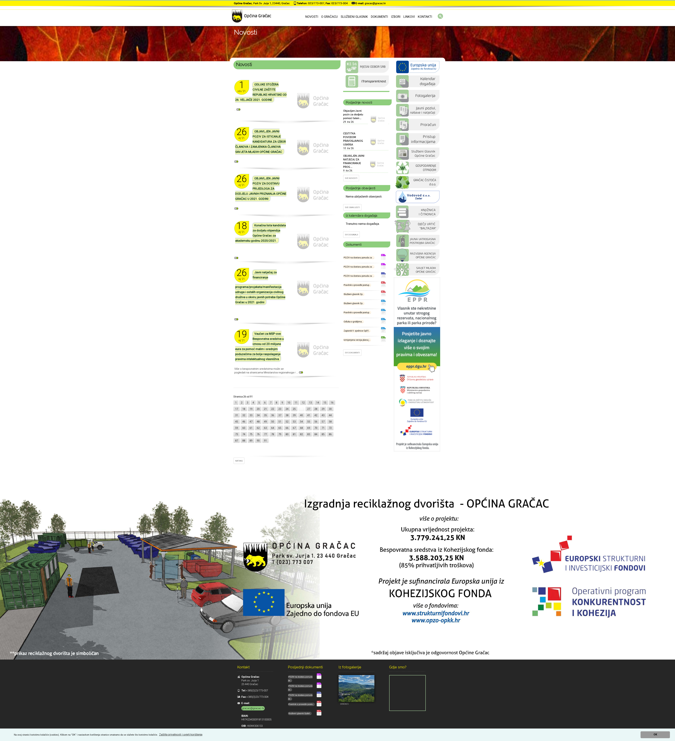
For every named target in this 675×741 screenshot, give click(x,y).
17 (236, 409)
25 (294, 409)
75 (251, 434)
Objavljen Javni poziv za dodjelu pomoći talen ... (353, 114)
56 (315, 421)
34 (258, 415)
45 (236, 421)
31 (236, 415)
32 (243, 415)
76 (258, 434)
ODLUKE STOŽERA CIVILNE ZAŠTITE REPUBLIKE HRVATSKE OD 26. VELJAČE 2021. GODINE (261, 92)
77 (265, 434)
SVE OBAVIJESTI (352, 207)
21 (265, 409)
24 (287, 409)
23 (279, 409)
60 (243, 428)
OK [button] (655, 734)
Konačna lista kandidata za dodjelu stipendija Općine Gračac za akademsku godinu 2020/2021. (260, 233)
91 (265, 440)
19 (251, 409)
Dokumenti (379, 16)
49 (265, 421)
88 (243, 440)
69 (308, 428)
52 (287, 421)
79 (279, 434)
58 (330, 421)
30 (330, 409)
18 (243, 409)
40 (301, 415)
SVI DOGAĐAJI (351, 235)
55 (308, 421)
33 (251, 415)
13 (310, 402)
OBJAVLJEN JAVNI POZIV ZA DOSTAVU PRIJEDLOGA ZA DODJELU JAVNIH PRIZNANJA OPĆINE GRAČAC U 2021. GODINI (260, 189)
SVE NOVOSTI (351, 178)
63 (265, 428)
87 (236, 440)
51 (279, 421)
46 (243, 421)
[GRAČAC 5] (356, 688)
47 (251, 421)
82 (301, 434)
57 (323, 421)
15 (324, 402)
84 (315, 434)
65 (279, 428)
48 (258, 421)
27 (308, 409)
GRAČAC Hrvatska (366, 91)
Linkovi (409, 16)
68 (301, 428)
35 (265, 415)
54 (301, 421)
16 (332, 402)
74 (243, 434)
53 (294, 421)
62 (258, 428)
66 (287, 428)
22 (272, 409)
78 (272, 434)
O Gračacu (329, 16)
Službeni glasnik (354, 16)
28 (315, 409)
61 (251, 428)
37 (279, 415)
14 (317, 402)
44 (330, 415)
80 (287, 434)
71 (323, 428)
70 (315, 428)
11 (296, 402)
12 (303, 402)
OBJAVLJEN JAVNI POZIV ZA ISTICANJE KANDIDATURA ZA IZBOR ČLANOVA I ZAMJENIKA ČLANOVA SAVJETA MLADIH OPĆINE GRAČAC (260, 142)
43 (323, 415)
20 (258, 409)
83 (308, 434)
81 (294, 434)
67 (294, 428)
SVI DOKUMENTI (352, 353)
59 (236, 428)
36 (272, 415)
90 (258, 440)
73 (236, 434)
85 (323, 434)
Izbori (395, 16)
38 (287, 415)
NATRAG (239, 461)
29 (323, 409)
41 (308, 415)
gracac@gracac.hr (375, 3)
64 (272, 428)
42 (315, 415)
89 (251, 440)
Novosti (311, 16)
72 (330, 428)
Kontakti (425, 16)
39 (294, 415)
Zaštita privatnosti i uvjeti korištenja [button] (180, 734)
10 (288, 402)
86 (330, 434)
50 (272, 421)
